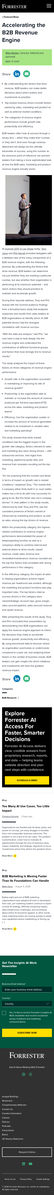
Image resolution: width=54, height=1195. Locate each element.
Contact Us (7, 1109)
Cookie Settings (43, 1179)
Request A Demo (27, 1152)
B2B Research (9, 697)
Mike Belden (12, 53)
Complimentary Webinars (14, 1104)
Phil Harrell (19, 253)
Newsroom (7, 1100)
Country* (6, 998)
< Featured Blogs (10, 16)
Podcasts (6, 1126)
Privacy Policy (26, 1179)
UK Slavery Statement (12, 1138)
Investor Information (11, 1113)
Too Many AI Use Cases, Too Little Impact (25, 808)
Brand (5, 1134)
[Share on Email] (26, 73)
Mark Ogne (7, 886)
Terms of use (10, 1179)
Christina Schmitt (10, 816)
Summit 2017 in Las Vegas (19, 249)
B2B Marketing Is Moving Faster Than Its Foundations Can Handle (25, 878)
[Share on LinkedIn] (16, 73)
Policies (6, 1121)
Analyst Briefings (10, 1096)
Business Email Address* (14, 984)
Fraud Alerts (8, 1130)
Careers (6, 1117)
